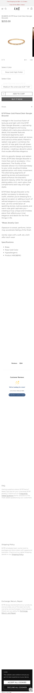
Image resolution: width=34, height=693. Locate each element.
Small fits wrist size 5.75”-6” (14, 83)
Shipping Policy (17, 554)
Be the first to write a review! (17, 395)
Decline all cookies (17, 687)
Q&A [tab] (21, 363)
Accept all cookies (17, 682)
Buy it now (17, 99)
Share (4, 107)
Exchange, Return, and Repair (15, 612)
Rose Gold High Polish (14, 72)
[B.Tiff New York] (17, 8)
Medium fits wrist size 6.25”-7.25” (16, 87)
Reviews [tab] (14, 363)
